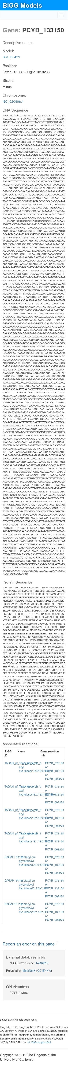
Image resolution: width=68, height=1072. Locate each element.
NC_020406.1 (13, 101)
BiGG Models (22, 5)
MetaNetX (28, 970)
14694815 (42, 963)
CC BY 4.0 (44, 970)
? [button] (57, 943)
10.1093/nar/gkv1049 (39, 1042)
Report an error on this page (29, 944)
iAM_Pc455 (11, 57)
